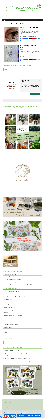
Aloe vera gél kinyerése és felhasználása (11, 304)
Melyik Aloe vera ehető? (8, 299)
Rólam (4, 335)
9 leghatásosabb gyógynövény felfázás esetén (12, 315)
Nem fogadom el (21, 415)
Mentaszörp (5, 312)
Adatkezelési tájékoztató (8, 321)
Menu (39, 20)
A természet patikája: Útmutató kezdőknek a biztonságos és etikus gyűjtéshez (18, 284)
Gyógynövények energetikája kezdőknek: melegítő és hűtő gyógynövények (17, 276)
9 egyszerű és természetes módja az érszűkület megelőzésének (15, 296)
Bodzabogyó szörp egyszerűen (9, 307)
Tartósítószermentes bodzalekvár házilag (11, 294)
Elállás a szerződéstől (7, 327)
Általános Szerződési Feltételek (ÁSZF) (11, 324)
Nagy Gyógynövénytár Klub (9, 151)
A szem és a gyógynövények (29, 27)
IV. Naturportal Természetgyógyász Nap (11, 274)
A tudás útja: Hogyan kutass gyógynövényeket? (12, 279)
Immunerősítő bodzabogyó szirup (9, 310)
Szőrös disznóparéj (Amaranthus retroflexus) (12, 291)
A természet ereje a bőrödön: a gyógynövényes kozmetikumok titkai (16, 282)
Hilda (22, 29)
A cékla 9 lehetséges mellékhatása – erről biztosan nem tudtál (15, 301)
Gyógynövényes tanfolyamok (9, 329)
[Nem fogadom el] (43, 413)
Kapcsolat (5, 332)
